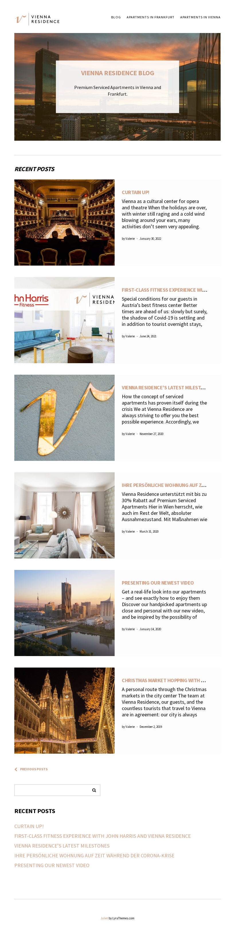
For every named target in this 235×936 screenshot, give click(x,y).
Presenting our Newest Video (158, 582)
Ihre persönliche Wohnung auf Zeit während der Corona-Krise (94, 855)
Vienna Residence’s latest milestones (167, 387)
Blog (116, 17)
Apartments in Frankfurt (151, 17)
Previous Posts (34, 769)
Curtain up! (135, 192)
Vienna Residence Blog (117, 72)
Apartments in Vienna (200, 17)
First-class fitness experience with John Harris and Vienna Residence (102, 836)
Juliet (104, 918)
